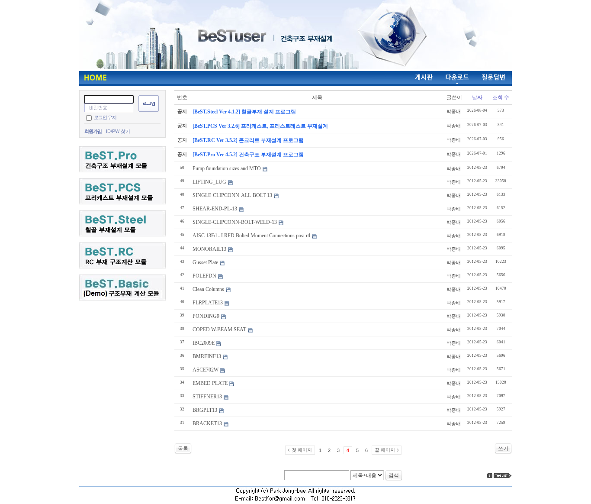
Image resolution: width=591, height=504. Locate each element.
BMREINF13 (207, 356)
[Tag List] (503, 475)
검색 (394, 475)
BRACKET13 (207, 423)
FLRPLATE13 (208, 303)
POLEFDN (204, 276)
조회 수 (500, 97)
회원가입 (93, 131)
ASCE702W (205, 370)
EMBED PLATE (210, 383)
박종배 (453, 111)
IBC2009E (204, 343)
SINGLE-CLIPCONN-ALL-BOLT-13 (232, 195)
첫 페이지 (302, 449)
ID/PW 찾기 (118, 131)
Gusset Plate (205, 262)
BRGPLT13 (205, 410)
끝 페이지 (385, 449)
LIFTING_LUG (209, 182)
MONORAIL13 (209, 249)
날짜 (477, 97)
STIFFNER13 (207, 397)
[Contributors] (489, 475)
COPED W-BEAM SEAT (219, 329)
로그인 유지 (105, 117)
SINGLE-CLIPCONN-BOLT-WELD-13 (235, 222)
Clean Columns (208, 289)
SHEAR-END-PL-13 (215, 209)
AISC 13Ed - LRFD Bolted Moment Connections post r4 (251, 236)
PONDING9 (206, 316)
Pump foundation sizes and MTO (227, 168)
